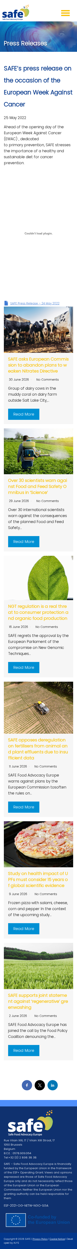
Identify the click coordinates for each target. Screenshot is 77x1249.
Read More (23, 414)
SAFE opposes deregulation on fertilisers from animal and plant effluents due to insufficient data (38, 749)
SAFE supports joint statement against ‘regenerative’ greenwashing (38, 1001)
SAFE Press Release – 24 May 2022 (34, 303)
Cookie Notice (57, 1239)
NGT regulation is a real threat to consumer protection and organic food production (38, 612)
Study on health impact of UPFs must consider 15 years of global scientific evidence (38, 879)
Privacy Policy (40, 1239)
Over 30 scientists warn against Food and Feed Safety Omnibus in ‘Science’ (37, 486)
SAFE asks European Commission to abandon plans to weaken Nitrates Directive (38, 365)
